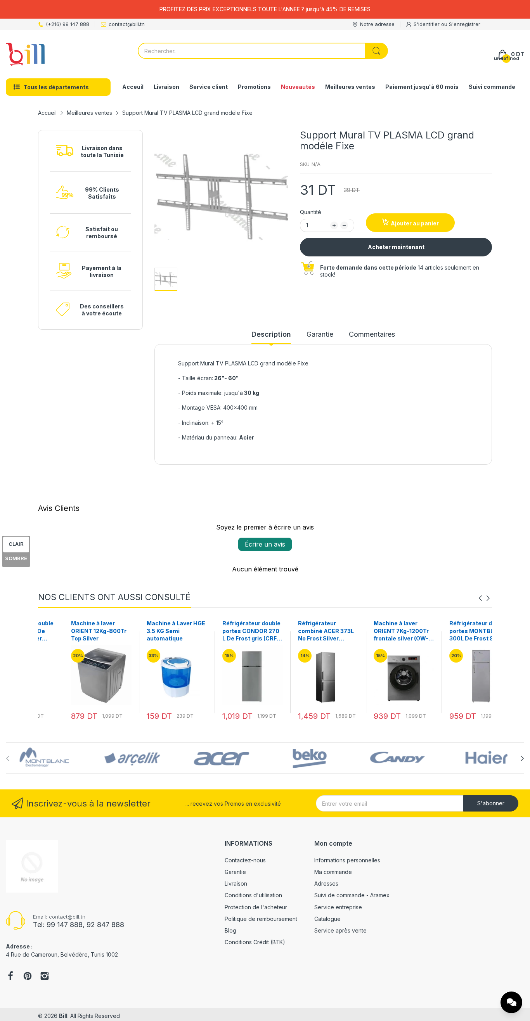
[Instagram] (44, 976)
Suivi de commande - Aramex (352, 895)
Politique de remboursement (261, 918)
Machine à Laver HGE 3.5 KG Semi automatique (150, 631)
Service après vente (340, 930)
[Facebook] (10, 976)
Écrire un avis (265, 544)
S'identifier (427, 24)
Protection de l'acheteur (256, 907)
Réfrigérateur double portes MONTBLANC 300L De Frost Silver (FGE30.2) (453, 631)
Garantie (235, 872)
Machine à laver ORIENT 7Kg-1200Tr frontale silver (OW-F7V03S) (376, 631)
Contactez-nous (245, 860)
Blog (230, 930)
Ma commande (333, 872)
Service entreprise (338, 907)
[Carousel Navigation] (484, 598)
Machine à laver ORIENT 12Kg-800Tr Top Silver (73, 631)
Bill (63, 1015)
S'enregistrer (464, 24)
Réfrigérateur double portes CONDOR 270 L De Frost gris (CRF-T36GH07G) (226, 631)
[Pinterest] (27, 976)
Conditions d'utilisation (253, 895)
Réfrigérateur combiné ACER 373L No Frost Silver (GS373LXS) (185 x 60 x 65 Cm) (301, 631)
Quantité (310, 212)
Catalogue (327, 918)
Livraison (236, 883)
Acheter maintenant (396, 247)
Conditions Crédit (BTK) (255, 942)
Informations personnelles (347, 860)
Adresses (326, 883)
